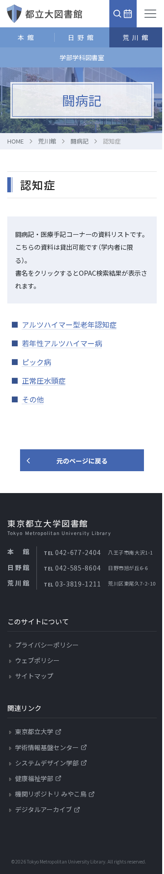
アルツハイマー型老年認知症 (69, 324)
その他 (33, 399)
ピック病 (36, 361)
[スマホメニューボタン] (150, 13)
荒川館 (137, 37)
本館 (27, 37)
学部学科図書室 (82, 57)
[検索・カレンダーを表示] (123, 13)
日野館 (82, 37)
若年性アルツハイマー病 (62, 343)
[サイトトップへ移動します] (44, 13)
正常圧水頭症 (44, 380)
